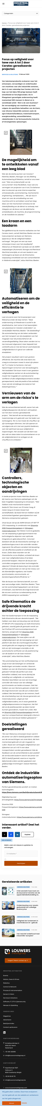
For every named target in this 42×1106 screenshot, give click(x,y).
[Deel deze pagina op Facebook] (10, 834)
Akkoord (11, 1103)
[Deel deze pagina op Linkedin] (17, 834)
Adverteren (7, 1020)
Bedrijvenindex (8, 1023)
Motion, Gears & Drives (11, 979)
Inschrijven (21, 863)
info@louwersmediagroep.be (15, 1080)
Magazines (7, 1016)
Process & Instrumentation (12, 990)
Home (4, 23)
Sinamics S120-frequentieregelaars (18, 712)
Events (5, 975)
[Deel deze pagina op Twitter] (4, 834)
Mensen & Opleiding (10, 1005)
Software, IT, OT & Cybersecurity (14, 1001)
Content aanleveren (10, 1027)
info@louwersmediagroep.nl (15, 1055)
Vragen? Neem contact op (17, 960)
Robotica (6, 983)
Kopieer (27, 834)
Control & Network (9, 987)
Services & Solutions (10, 74)
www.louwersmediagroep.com (16, 1088)
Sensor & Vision (8, 994)
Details (24, 1103)
